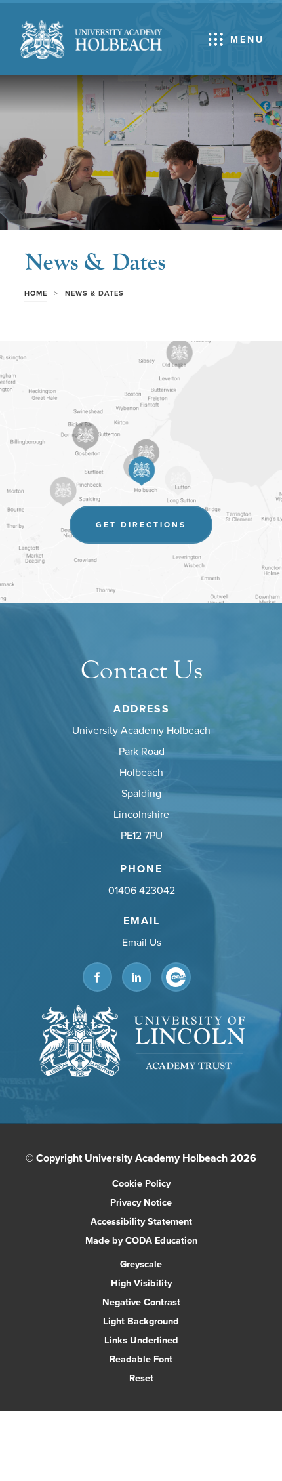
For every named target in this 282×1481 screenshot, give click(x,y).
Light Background (141, 1321)
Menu (247, 39)
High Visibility (141, 1282)
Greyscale (141, 1263)
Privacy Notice (141, 1202)
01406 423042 (141, 890)
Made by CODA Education (155, 1240)
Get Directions (154, 531)
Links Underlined (141, 1340)
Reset (141, 1378)
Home (35, 293)
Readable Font (141, 1359)
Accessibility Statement (141, 1221)
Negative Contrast (141, 1302)
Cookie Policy (141, 1183)
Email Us (141, 942)
